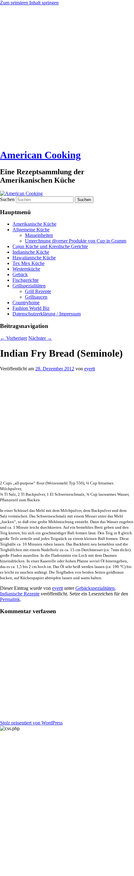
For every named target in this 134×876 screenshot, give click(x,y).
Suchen (7, 199)
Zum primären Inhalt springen (29, 2)
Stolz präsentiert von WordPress (31, 722)
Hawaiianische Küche (34, 257)
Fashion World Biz (31, 308)
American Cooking (40, 155)
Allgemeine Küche (31, 229)
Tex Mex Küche (28, 263)
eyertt (89, 368)
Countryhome (26, 302)
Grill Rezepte (38, 291)
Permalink (10, 599)
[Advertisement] (67, 76)
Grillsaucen (36, 297)
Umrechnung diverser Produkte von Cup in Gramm (75, 240)
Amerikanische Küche (34, 224)
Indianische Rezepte (20, 593)
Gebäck (20, 274)
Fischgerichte (25, 280)
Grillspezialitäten (28, 285)
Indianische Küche (30, 252)
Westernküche (26, 269)
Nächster (40, 338)
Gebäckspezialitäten (95, 588)
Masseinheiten (39, 235)
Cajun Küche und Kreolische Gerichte (50, 246)
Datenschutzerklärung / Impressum (46, 313)
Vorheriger (13, 338)
